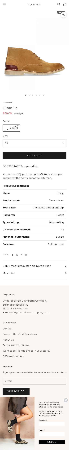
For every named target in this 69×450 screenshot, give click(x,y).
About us (8, 339)
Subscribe (16, 391)
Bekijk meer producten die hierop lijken (27, 265)
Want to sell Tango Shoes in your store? (26, 350)
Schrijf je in (51, 442)
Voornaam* (43, 420)
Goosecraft (8, 102)
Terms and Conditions (16, 345)
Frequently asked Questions (20, 334)
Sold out (34, 155)
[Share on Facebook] (12, 255)
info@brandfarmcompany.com (30, 312)
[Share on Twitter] (17, 255)
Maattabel (9, 273)
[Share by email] (26, 255)
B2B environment (13, 356)
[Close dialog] (66, 400)
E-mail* (41, 430)
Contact (7, 328)
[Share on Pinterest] (21, 255)
